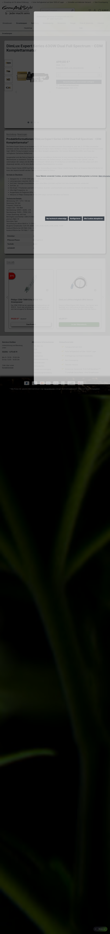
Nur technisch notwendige (56, 218)
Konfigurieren (75, 218)
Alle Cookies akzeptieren (93, 218)
